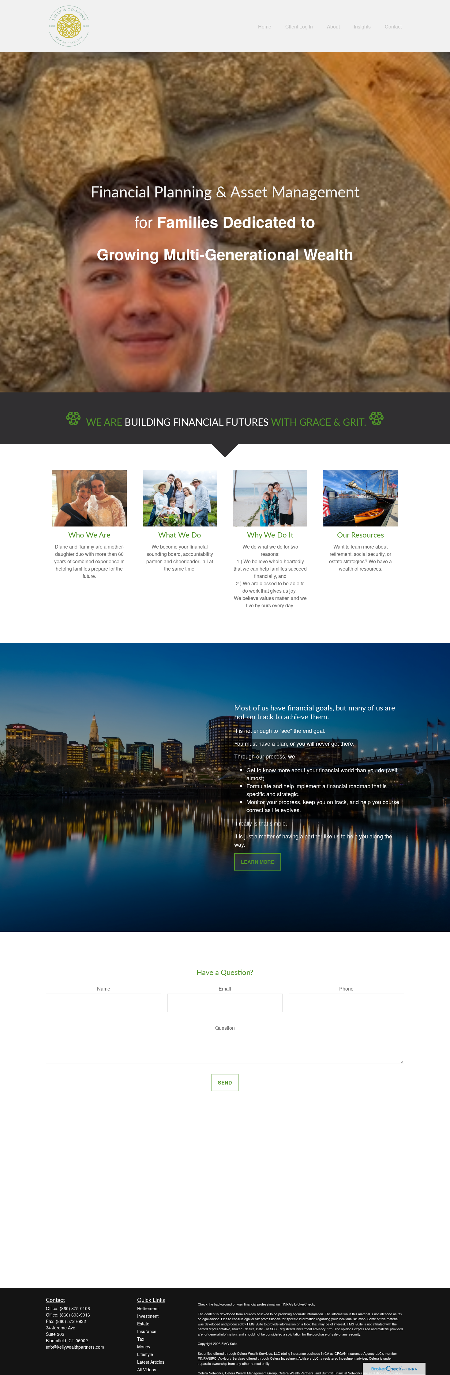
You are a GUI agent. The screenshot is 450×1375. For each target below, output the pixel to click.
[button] (265, 26)
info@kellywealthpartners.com (75, 1347)
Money (143, 1346)
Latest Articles (150, 1362)
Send (225, 1082)
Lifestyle (145, 1354)
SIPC (212, 1358)
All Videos (146, 1369)
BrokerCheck (304, 1304)
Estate (143, 1324)
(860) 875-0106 (75, 1308)
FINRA (203, 1358)
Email (225, 988)
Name (103, 988)
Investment (148, 1316)
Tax (140, 1339)
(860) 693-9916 (75, 1315)
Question (225, 1027)
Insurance (146, 1331)
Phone (346, 988)
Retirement (148, 1308)
